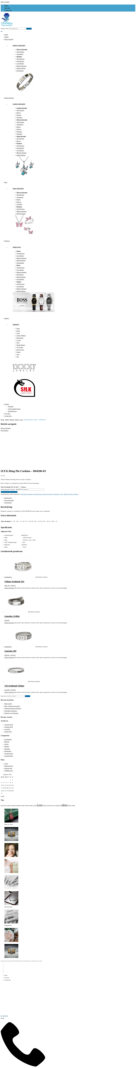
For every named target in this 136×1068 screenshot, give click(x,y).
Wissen (24, 487)
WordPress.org (8, 770)
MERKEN (16, 324)
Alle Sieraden (20, 52)
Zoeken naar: (4, 28)
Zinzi (17, 342)
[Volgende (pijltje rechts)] (3, 1018)
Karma (18, 352)
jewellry (31, 805)
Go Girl (18, 340)
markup (44, 805)
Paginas (6, 404)
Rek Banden (20, 70)
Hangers (18, 115)
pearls (51, 805)
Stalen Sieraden (21, 136)
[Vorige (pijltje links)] (1, 1018)
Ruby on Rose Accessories (12, 706)
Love (39, 804)
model (48, 805)
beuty (5, 805)
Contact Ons (8, 10)
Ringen (18, 113)
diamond (14, 805)
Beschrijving (8, 498)
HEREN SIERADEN (19, 45)
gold (26, 805)
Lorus (18, 333)
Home (6, 5)
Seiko (18, 328)
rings (53, 805)
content (8, 805)
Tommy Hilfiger (21, 335)
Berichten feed (8, 766)
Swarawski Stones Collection (12, 708)
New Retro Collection (10, 711)
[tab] (69, 498)
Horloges (19, 56)
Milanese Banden (21, 66)
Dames (18, 251)
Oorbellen (19, 117)
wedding (73, 805)
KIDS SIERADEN (18, 188)
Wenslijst (10, 406)
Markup (6, 746)
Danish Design (20, 345)
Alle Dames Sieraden (27, 494)
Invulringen (56, 494)
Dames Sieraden (9, 98)
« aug (2, 796)
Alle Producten (37, 494)
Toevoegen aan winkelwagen (9, 492)
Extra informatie (9, 500)
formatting (18, 805)
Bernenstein (19, 338)
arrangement (8, 739)
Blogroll (6, 741)
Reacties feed (8, 768)
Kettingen (19, 131)
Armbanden (19, 54)
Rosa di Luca (20, 349)
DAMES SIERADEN (19, 104)
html (28, 805)
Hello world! (8, 703)
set (60, 805)
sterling (69, 805)
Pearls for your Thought (11, 713)
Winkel (6, 37)
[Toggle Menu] (1, 31)
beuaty (2, 805)
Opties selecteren (9, 588)
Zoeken (29, 28)
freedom (23, 805)
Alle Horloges (20, 59)
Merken (6, 318)
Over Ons (7, 8)
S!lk (17, 357)
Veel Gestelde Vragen (14, 409)
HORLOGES (17, 247)
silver (65, 804)
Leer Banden (20, 63)
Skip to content (5, 2)
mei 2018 (7, 729)
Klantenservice (12, 411)
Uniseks (18, 282)
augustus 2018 (8, 727)
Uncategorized (8, 753)
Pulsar (18, 331)
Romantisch (7, 751)
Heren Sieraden (8, 39)
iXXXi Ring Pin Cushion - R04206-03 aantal (14, 489)
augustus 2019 (8, 724)
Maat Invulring (5, 487)
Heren (18, 265)
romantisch (57, 805)
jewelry (34, 805)
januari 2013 (8, 731)
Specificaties (8, 502)
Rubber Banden (21, 68)
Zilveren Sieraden (21, 49)
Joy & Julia (19, 347)
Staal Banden (20, 61)
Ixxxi (18, 354)
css (10, 805)
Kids (5, 182)
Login (6, 763)
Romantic (7, 749)
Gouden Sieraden (21, 108)
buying (6, 744)
